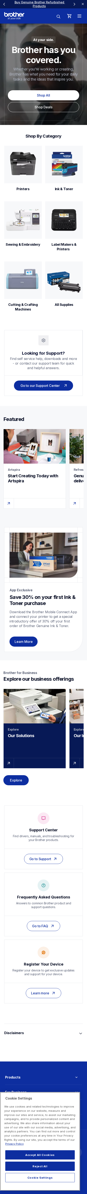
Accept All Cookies (40, 1155)
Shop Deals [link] (43, 107)
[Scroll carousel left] (4, 4)
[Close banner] (83, 4)
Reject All (40, 1166)
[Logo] (14, 16)
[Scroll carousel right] (74, 4)
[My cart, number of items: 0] (69, 16)
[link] (39, 4)
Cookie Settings (40, 1177)
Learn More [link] (24, 641)
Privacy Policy (14, 1143)
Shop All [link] (43, 95)
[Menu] (79, 16)
